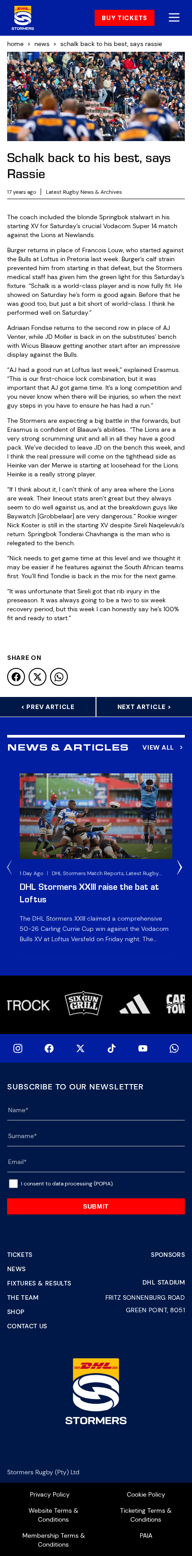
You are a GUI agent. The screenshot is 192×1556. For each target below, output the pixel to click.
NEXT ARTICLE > (144, 707)
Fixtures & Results (39, 1283)
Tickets (19, 1255)
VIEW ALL (158, 747)
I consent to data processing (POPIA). (67, 1183)
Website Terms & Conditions (53, 1514)
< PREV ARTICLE (48, 707)
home (15, 44)
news (42, 44)
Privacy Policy (50, 1494)
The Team (23, 1297)
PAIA (146, 1535)
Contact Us (27, 1326)
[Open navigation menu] (174, 18)
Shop (15, 1312)
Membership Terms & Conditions (53, 1539)
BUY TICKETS (124, 18)
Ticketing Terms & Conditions (145, 1514)
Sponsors (168, 1255)
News (16, 1269)
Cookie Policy (146, 1494)
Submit (96, 1206)
